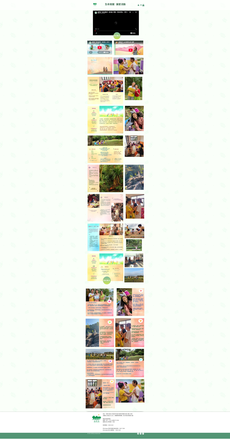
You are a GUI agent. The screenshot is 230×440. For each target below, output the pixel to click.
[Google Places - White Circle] (143, 434)
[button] (138, 5)
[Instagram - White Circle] (140, 434)
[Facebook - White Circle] (138, 434)
